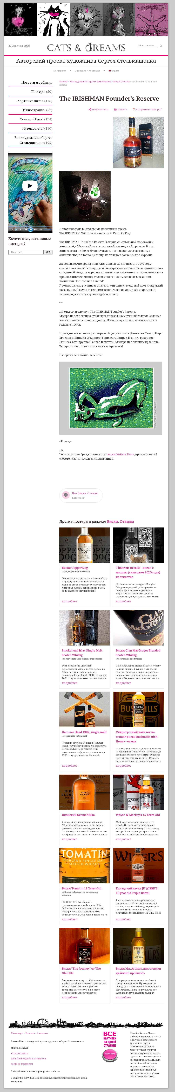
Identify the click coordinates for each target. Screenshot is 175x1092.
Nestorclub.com (53, 1071)
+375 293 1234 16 (19, 1053)
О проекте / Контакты (87, 70)
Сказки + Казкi (35, 119)
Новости (30, 1033)
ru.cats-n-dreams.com (22, 1063)
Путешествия (36, 128)
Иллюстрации (37, 110)
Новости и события (37, 82)
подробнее (69, 601)
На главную (59, 70)
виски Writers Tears (120, 454)
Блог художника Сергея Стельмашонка (33, 140)
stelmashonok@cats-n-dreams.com (28, 1058)
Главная (63, 81)
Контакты (42, 1033)
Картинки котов (34, 100)
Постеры (41, 91)
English (115, 70)
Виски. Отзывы (121, 81)
